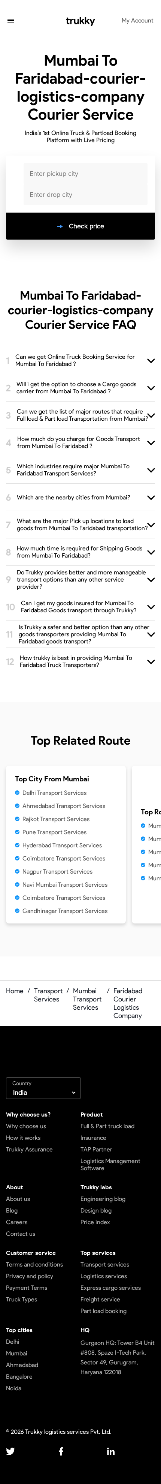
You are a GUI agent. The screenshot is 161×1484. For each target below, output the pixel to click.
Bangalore (19, 1376)
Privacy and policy (29, 1276)
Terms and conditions (34, 1264)
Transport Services (48, 995)
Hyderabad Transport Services (62, 845)
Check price (86, 226)
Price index (95, 1222)
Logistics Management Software (110, 1164)
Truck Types (21, 1299)
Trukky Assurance (29, 1149)
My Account (138, 20)
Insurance (93, 1137)
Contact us (20, 1233)
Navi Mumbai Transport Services (64, 884)
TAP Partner (96, 1149)
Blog (12, 1210)
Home (15, 991)
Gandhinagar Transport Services (64, 910)
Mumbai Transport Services (87, 999)
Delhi (12, 1341)
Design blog (96, 1210)
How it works (23, 1137)
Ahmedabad (22, 1365)
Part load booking (103, 1311)
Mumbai (16, 1353)
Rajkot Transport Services (55, 819)
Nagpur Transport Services (57, 871)
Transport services (104, 1264)
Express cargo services (110, 1287)
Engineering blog (102, 1198)
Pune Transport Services (54, 832)
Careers (16, 1222)
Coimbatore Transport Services (63, 858)
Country (21, 1083)
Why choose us (26, 1126)
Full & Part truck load (107, 1126)
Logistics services (103, 1276)
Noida (13, 1388)
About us (18, 1198)
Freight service (100, 1299)
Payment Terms (26, 1287)
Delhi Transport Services (54, 792)
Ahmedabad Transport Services (63, 805)
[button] (10, 21)
